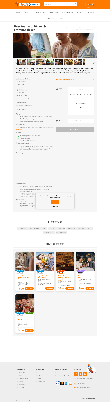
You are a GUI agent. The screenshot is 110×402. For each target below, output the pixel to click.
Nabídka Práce (22, 372)
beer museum (61, 232)
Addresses (40, 375)
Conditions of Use (23, 378)
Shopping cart (93, 4)
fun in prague (33, 228)
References (22, 384)
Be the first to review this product (65, 79)
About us (21, 381)
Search (58, 372)
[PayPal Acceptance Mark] (63, 383)
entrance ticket (49, 232)
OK (55, 202)
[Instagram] (85, 374)
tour (88, 228)
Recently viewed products (63, 375)
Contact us (21, 387)
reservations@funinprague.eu (84, 387)
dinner (80, 228)
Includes (18, 132)
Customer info (41, 372)
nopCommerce (91, 398)
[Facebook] (76, 374)
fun (43, 228)
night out (70, 228)
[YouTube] (80, 374)
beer (51, 228)
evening (60, 228)
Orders (39, 378)
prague (21, 228)
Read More (19, 129)
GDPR (20, 375)
